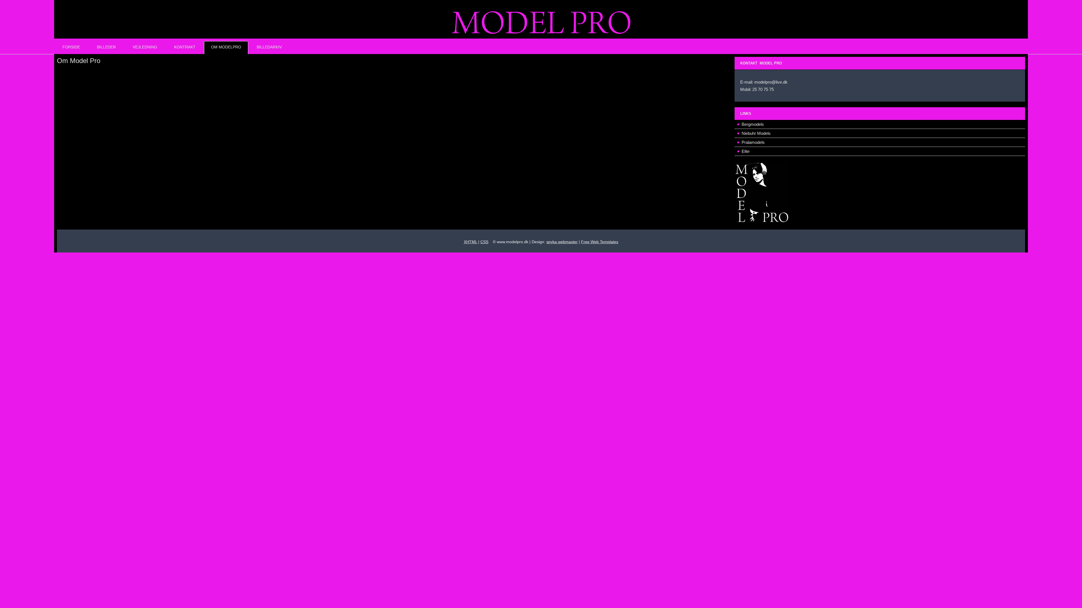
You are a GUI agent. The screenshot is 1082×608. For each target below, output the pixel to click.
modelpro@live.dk (771, 82)
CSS (484, 242)
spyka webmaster (562, 242)
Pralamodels (753, 142)
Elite (746, 151)
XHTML (470, 242)
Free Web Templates (599, 242)
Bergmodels (753, 124)
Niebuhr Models (756, 133)
